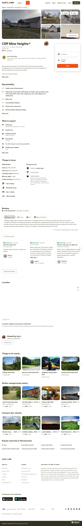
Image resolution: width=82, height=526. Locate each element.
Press (3, 480)
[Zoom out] (78, 290)
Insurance (24, 477)
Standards (24, 480)
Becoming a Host (26, 468)
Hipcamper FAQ (6, 482)
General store (5, 471)
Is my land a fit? (25, 471)
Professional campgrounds (28, 474)
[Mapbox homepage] (5, 319)
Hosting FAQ (25, 482)
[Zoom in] (78, 287)
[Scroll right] (79, 364)
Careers (4, 477)
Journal (4, 474)
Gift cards (4, 468)
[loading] (67, 66)
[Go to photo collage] (21, 24)
